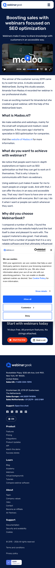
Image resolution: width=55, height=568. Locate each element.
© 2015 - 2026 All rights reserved (20, 542)
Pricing (9, 435)
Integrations (11, 438)
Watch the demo (13, 449)
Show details (41, 291)
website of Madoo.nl (21, 139)
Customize (26, 307)
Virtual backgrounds (14, 476)
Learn (9, 460)
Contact (9, 506)
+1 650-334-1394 (23, 382)
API (7, 446)
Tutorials (9, 479)
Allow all (27, 299)
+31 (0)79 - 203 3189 (34, 399)
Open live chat (22, 406)
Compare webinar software (17, 483)
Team (8, 495)
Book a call (41, 340)
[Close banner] (51, 250)
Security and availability (16, 528)
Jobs (8, 502)
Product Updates (13, 442)
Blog (8, 465)
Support (10, 519)
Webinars (10, 472)
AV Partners (11, 513)
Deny (27, 316)
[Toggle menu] (48, 5)
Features (10, 431)
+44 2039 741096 (27, 396)
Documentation (12, 525)
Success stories (12, 453)
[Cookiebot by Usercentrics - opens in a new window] (35, 250)
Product (10, 426)
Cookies (9, 532)
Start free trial (19, 340)
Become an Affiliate (14, 509)
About (9, 490)
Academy (10, 468)
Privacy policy (12, 553)
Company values (13, 498)
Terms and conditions (15, 547)
